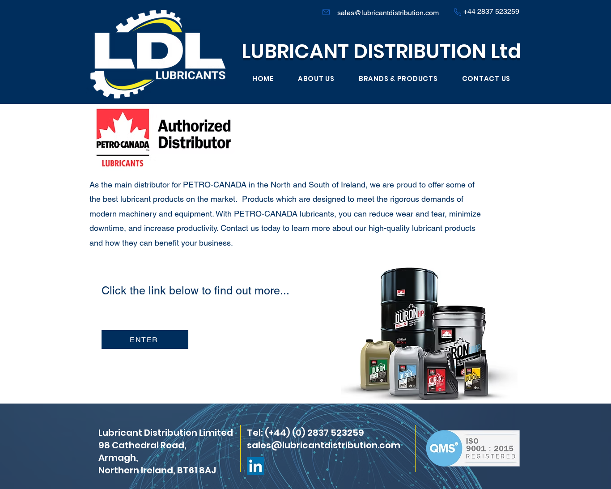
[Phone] (457, 11)
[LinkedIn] (255, 466)
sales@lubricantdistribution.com (388, 13)
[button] (398, 78)
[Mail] (326, 11)
